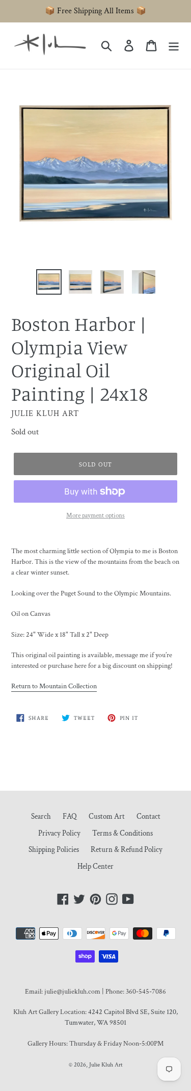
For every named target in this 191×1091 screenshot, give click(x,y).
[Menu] (173, 46)
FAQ (70, 816)
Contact (148, 816)
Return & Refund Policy (126, 849)
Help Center (95, 866)
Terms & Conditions (122, 833)
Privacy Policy (59, 833)
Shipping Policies (54, 849)
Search (41, 816)
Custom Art (107, 816)
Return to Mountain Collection (54, 686)
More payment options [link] (95, 515)
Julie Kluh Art (106, 1065)
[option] (49, 282)
